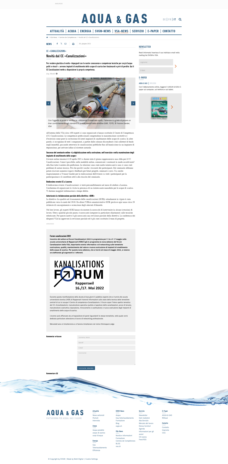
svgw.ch (119, 426)
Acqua (72, 31)
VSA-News (121, 31)
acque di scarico (99, 433)
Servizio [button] (138, 31)
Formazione (120, 421)
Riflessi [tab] (153, 83)
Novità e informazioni (124, 435)
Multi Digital (78, 459)
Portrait (95, 418)
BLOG (118, 444)
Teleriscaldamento (100, 448)
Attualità (57, 31)
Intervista (96, 421)
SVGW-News (103, 31)
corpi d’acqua (98, 435)
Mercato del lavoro (146, 423)
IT (175, 19)
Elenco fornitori (145, 426)
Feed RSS (142, 440)
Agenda (142, 429)
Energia (85, 31)
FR (169, 19)
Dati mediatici (144, 418)
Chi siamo (143, 437)
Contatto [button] (169, 31)
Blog (117, 423)
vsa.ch (118, 446)
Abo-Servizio (143, 421)
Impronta (165, 430)
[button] (48, 103)
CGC (164, 433)
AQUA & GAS (167, 415)
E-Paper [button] (153, 31)
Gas (94, 445)
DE (164, 19)
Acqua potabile (98, 430)
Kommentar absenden (86, 368)
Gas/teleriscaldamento (125, 418)
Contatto (165, 427)
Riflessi (165, 418)
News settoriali (98, 415)
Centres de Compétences (67, 37)
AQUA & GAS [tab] (143, 83)
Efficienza (96, 450)
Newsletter (143, 415)
